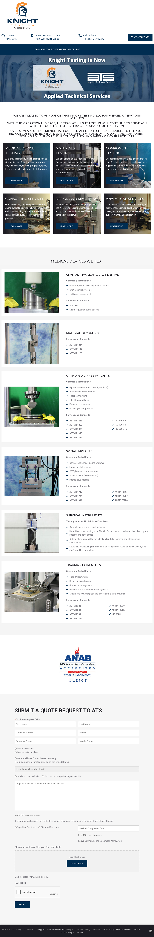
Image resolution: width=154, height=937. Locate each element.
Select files (77, 863)
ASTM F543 (75, 610)
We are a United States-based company (36, 758)
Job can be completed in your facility (62, 776)
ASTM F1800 (75, 425)
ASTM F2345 (75, 433)
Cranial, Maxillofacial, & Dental (92, 274)
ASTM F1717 (75, 492)
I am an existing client (27, 752)
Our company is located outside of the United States (43, 762)
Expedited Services (26, 827)
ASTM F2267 (121, 496)
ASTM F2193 (121, 492)
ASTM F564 (75, 614)
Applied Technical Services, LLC (52, 929)
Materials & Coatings (83, 333)
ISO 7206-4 (120, 420)
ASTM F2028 (118, 606)
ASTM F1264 (75, 618)
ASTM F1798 (75, 496)
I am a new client (25, 748)
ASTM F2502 (118, 610)
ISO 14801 (74, 305)
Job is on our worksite (28, 776)
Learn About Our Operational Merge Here (57, 49)
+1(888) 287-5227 (93, 39)
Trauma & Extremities (83, 565)
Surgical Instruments (84, 515)
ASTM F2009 (75, 429)
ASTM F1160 (75, 353)
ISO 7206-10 (121, 429)
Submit (22, 905)
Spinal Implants (79, 451)
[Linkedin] (150, 931)
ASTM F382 (75, 606)
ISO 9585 (116, 614)
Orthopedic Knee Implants (88, 375)
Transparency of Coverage (72, 932)
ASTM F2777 (75, 437)
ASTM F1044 (75, 345)
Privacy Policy (108, 929)
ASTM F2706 (121, 500)
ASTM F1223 (75, 420)
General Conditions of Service (128, 929)
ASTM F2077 (75, 500)
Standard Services (50, 827)
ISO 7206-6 (120, 425)
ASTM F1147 (75, 349)
